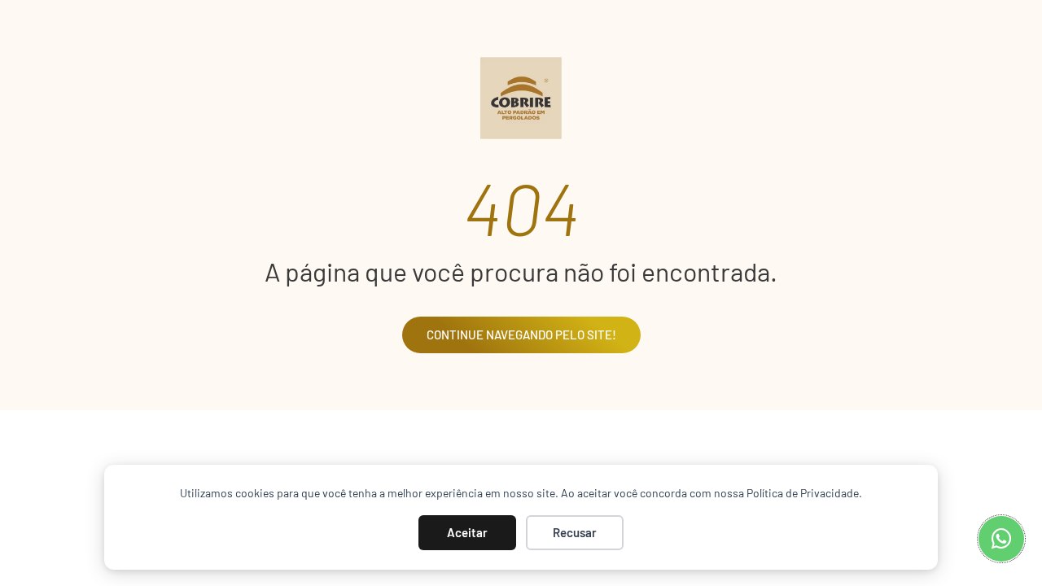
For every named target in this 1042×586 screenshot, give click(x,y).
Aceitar (467, 532)
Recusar (575, 532)
